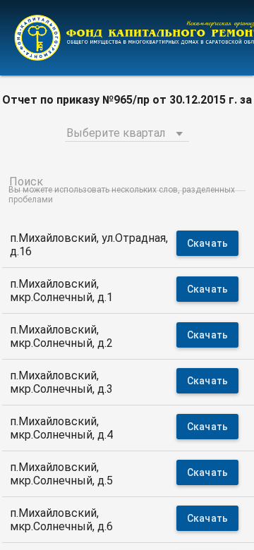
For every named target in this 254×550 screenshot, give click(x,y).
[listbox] (127, 131)
